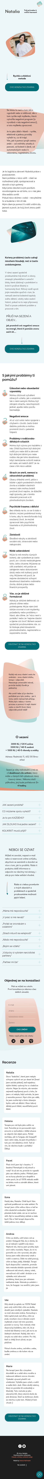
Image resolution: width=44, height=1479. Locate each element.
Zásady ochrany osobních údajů (22, 1457)
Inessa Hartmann (25, 1460)
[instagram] (24, 1446)
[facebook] (20, 1446)
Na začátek (21, 1465)
